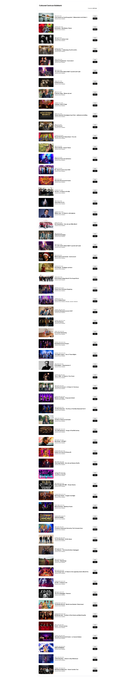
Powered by (92, 8)
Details (95, 16)
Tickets (95, 18)
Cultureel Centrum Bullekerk (60, 18)
